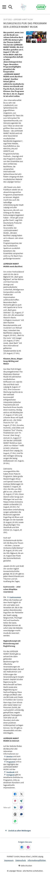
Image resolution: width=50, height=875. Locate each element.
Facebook (10, 772)
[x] (21, 794)
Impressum (9, 860)
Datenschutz (20, 860)
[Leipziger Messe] (41, 7)
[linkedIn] (15, 807)
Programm (10, 762)
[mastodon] (21, 807)
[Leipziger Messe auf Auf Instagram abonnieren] (28, 847)
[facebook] (15, 794)
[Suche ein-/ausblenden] (10, 7)
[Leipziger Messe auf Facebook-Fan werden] (21, 847)
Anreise (9, 756)
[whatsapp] (15, 821)
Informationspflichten (37, 860)
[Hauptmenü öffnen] (4, 7)
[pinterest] (15, 800)
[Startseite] (23, 7)
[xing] (21, 800)
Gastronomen (15, 597)
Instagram (10, 775)
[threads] (15, 814)
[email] (21, 814)
